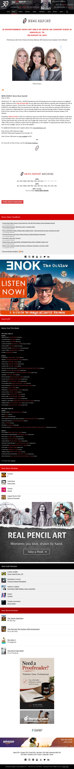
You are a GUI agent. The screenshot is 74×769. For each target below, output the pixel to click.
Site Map (39, 752)
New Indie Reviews (9, 566)
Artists (20, 11)
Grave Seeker (11, 603)
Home (8, 11)
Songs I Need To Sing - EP (15, 574)
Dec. (56, 185)
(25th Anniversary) (23, 629)
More (61, 11)
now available (23, 136)
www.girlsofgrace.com (39, 128)
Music (13, 11)
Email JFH (32, 752)
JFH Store (24, 754)
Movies (55, 11)
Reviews (27, 11)
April (29, 181)
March (25, 181)
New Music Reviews (9, 468)
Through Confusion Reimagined (16, 581)
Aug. (42, 181)
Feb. (21, 181)
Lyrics (49, 11)
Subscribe (46, 754)
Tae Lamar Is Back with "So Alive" (12, 238)
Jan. (18, 181)
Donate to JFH (32, 754)
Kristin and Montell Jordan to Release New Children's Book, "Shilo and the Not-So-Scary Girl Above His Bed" (31, 230)
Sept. (45, 185)
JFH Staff (45, 752)
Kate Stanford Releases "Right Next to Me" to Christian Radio (19, 227)
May (32, 181)
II (7, 476)
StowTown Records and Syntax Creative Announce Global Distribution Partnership (24, 234)
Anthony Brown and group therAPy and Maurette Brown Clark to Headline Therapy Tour (25, 242)
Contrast (9, 596)
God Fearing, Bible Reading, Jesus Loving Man (21, 589)
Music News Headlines (10, 217)
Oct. (49, 185)
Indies (34, 11)
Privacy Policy (65, 766)
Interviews (41, 11)
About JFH (16, 752)
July (39, 181)
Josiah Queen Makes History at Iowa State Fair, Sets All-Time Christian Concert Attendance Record (29, 223)
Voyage (9, 491)
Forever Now (11, 483)
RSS (22, 251)
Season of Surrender (13, 498)
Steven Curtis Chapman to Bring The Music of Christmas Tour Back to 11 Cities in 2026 (25, 245)
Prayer (40, 754)
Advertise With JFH (55, 752)
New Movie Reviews (9, 610)
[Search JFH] (67, 12)
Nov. (52, 185)
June (35, 181)
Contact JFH (24, 752)
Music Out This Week (10, 328)
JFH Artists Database (31, 143)
